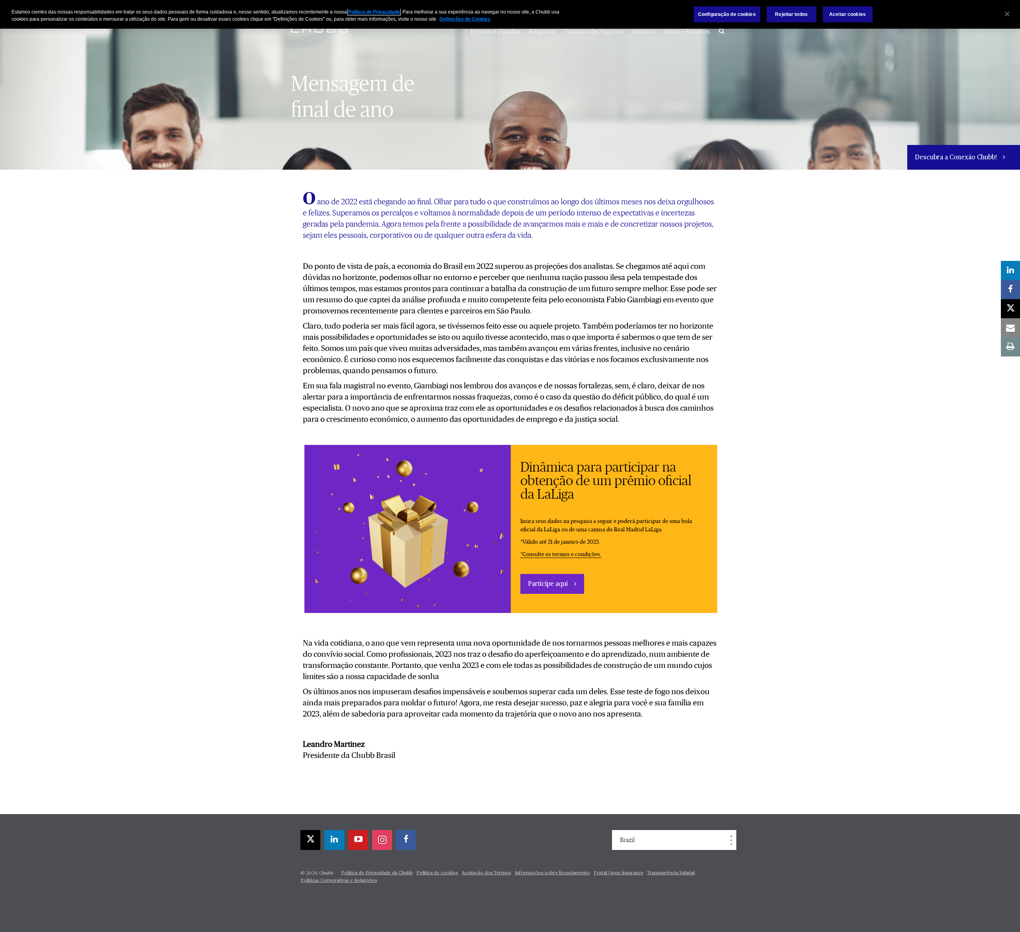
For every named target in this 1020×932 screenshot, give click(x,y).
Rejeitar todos (791, 14)
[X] (310, 840)
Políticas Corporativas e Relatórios (338, 880)
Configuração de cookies (727, 14)
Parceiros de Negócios (594, 31)
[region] (510, 14)
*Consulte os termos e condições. (560, 554)
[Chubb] (321, 29)
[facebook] (406, 840)
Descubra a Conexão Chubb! (956, 158)
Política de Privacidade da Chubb (377, 873)
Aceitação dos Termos (486, 873)
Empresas (542, 31)
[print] (1010, 346)
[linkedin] (334, 840)
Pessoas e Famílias (496, 31)
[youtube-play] (358, 840)
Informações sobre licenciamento (552, 873)
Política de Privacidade (374, 12)
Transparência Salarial (671, 873)
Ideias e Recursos (686, 31)
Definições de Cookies (464, 19)
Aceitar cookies (847, 14)
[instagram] (382, 840)
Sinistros (643, 31)
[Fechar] (1007, 14)
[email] (1010, 327)
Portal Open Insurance (618, 873)
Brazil (627, 840)
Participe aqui (548, 584)
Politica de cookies (437, 873)
